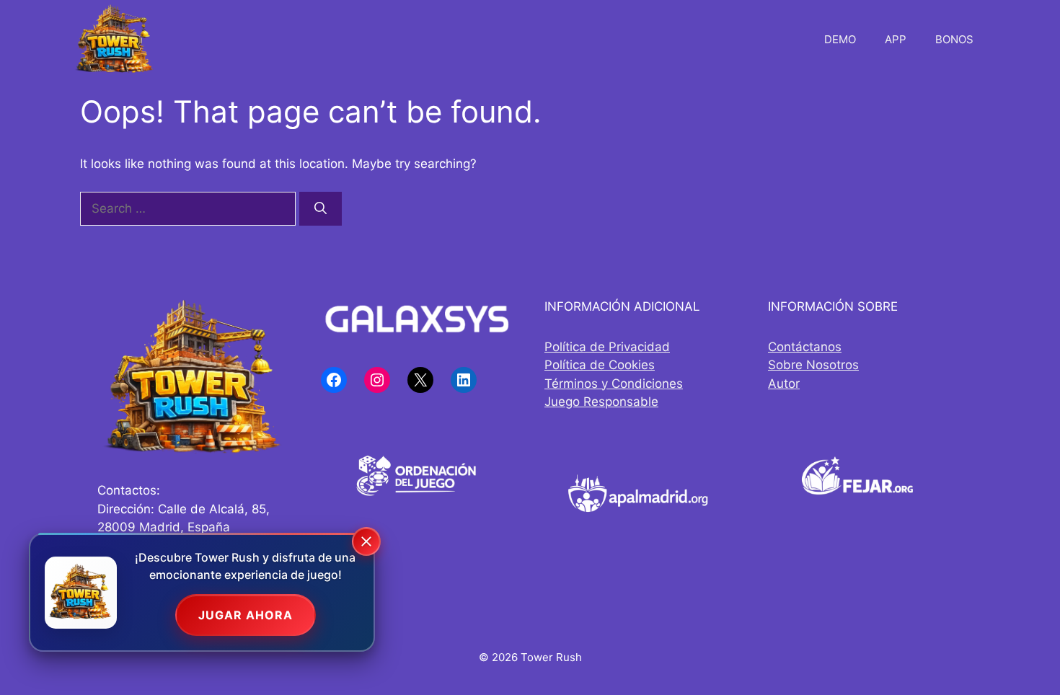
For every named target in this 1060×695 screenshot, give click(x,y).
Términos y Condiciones (613, 383)
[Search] (320, 209)
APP (895, 39)
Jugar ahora (245, 615)
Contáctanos (805, 347)
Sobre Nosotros (813, 365)
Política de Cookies (599, 365)
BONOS (954, 39)
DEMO (840, 39)
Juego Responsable (601, 401)
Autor (784, 383)
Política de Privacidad (607, 347)
